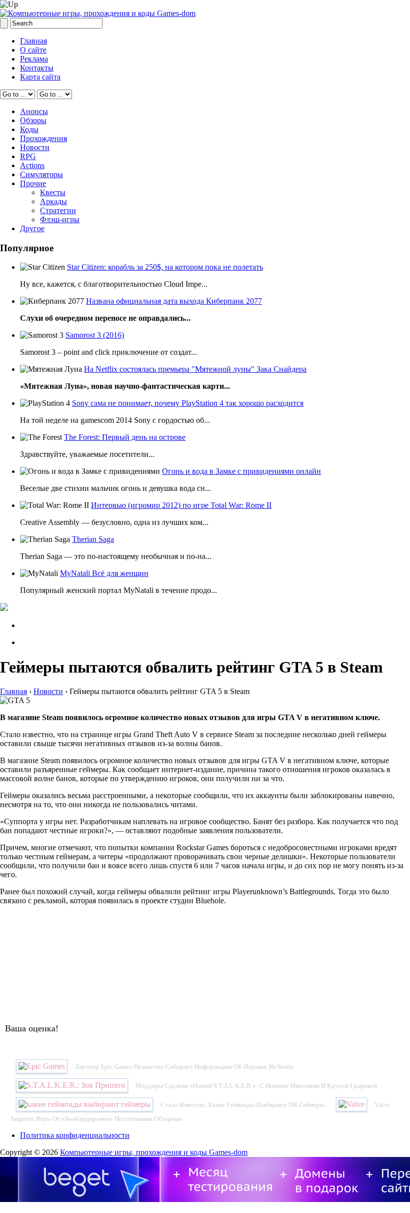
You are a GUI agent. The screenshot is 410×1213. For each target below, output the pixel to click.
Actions (32, 165)
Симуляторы (41, 174)
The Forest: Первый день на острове (125, 437)
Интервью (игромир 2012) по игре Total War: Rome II (181, 505)
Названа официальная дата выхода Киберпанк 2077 (174, 301)
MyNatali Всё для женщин (104, 573)
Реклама (34, 59)
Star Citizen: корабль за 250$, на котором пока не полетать (165, 267)
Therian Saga (93, 539)
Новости (35, 147)
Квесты (53, 192)
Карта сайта (40, 77)
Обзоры (33, 120)
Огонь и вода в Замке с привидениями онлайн (241, 471)
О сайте (33, 50)
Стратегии (58, 210)
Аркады (53, 201)
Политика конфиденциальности (75, 1135)
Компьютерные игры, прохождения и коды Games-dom (154, 1152)
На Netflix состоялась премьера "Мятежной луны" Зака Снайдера (195, 369)
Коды (29, 129)
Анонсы (34, 111)
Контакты (37, 68)
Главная (33, 41)
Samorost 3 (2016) (95, 335)
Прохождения (43, 138)
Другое (32, 228)
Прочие (33, 183)
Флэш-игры (60, 219)
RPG (28, 156)
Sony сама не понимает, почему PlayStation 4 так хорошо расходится (188, 403)
